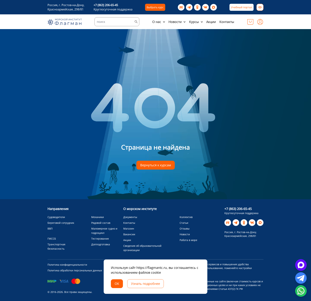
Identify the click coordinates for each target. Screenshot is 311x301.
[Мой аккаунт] (260, 21)
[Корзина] (250, 21)
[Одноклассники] (197, 7)
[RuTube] (181, 7)
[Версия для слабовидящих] (259, 7)
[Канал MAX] (213, 7)
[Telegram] (189, 7)
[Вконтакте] (205, 7)
